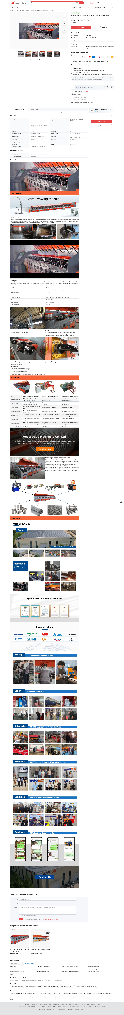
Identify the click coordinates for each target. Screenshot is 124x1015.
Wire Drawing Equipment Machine (87, 993)
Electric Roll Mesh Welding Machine (70, 969)
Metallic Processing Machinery (37, 10)
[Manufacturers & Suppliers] (18, 2)
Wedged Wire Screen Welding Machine (70, 971)
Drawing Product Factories (44, 993)
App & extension (96, 7)
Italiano (54, 1006)
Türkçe (90, 1006)
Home (11, 10)
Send (21, 919)
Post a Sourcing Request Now (50, 919)
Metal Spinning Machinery (17, 986)
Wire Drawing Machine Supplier (70, 993)
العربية (69, 1006)
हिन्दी (81, 1006)
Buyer (80, 7)
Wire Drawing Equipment (66, 986)
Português (38, 1006)
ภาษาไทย (85, 1006)
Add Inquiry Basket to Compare (39, 60)
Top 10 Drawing (49, 997)
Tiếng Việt (95, 1006)
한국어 (73, 1006)
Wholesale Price (64, 1004)
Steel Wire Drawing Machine (104, 993)
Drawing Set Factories (30, 993)
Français (43, 1006)
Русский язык (49, 1006)
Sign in (112, 3)
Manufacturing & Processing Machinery (21, 10)
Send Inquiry (81, 27)
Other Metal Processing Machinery (33, 986)
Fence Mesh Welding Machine (94, 969)
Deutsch (59, 1006)
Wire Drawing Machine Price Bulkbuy (64, 997)
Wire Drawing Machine (93, 966)
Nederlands (65, 1006)
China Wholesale (56, 1004)
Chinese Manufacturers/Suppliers (44, 1004)
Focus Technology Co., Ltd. (52, 1009)
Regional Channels (79, 1004)
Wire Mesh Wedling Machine (42, 969)
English (28, 1006)
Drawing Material (57, 993)
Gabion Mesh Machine (15, 969)
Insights (98, 1004)
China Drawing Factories (16, 993)
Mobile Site (93, 1004)
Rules (113, 7)
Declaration (77, 1009)
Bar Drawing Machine (79, 986)
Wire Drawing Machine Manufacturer (35, 997)
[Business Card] (111, 115)
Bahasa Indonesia (101, 1006)
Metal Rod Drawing (91, 986)
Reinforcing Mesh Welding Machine (70, 966)
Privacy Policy (83, 1009)
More (11, 999)
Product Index (86, 1004)
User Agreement (70, 1009)
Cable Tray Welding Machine (42, 971)
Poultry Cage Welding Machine (17, 971)
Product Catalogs (31, 963)
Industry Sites (71, 1004)
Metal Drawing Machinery (49, 10)
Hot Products (13, 966)
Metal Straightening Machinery (51, 986)
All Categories (15, 7)
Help (88, 7)
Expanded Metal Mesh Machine (43, 966)
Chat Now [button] (104, 27)
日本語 (77, 1006)
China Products (34, 1004)
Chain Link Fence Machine (93, 971)
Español (33, 1006)
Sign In (73, 102)
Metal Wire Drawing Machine (17, 997)
